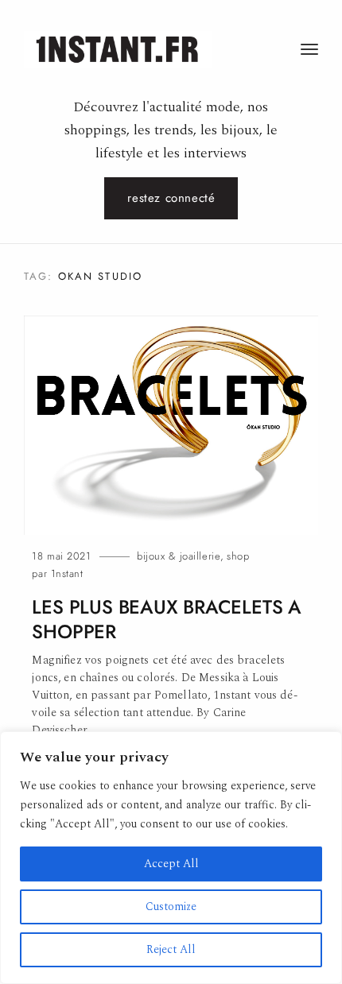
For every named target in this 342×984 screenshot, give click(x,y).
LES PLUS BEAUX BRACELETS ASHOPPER (166, 619)
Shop (238, 556)
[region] (171, 857)
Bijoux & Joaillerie (178, 556)
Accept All (171, 863)
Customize (171, 906)
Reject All (171, 949)
